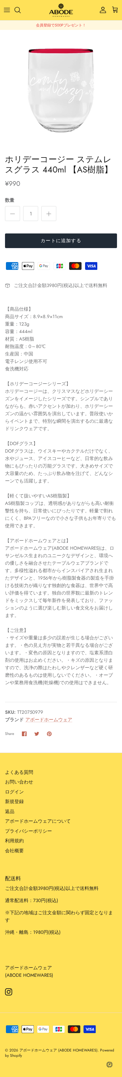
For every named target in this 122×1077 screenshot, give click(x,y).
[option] (61, 90)
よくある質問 (19, 772)
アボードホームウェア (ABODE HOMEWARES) (58, 1050)
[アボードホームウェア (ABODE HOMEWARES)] (61, 10)
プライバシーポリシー (28, 831)
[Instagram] (8, 991)
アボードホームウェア (48, 719)
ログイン (14, 791)
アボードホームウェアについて (38, 821)
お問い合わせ (19, 781)
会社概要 (14, 850)
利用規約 (14, 840)
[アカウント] (101, 10)
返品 (9, 811)
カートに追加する (61, 240)
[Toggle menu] (7, 10)
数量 (9, 200)
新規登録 (14, 801)
